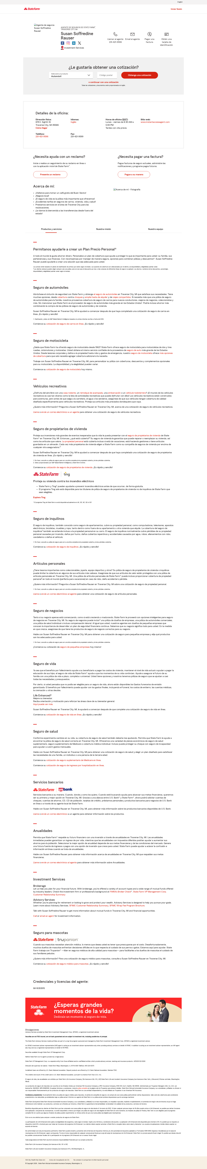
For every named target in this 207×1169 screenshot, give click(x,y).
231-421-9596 (42, 136)
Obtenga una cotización (139, 75)
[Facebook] (62, 43)
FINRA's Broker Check (120, 892)
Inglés (73, 122)
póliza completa (82, 1088)
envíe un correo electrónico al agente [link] (59, 594)
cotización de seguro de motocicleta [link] (63, 369)
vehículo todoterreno (136, 393)
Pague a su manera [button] (134, 174)
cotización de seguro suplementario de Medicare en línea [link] (73, 760)
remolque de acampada (91, 393)
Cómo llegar (41, 128)
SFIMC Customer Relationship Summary (88, 905)
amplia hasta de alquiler (96, 297)
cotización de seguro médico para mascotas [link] (67, 964)
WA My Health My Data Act (35, 1160)
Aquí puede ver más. (43, 704)
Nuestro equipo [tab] (155, 229)
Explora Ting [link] (39, 497)
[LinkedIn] (73, 43)
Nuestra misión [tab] (103, 229)
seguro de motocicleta (141, 353)
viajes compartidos (122, 297)
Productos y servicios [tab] (51, 229)
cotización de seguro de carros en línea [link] (65, 324)
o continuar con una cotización (104, 82)
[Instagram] (68, 43)
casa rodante (69, 393)
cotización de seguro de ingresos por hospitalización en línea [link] (75, 765)
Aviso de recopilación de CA (59, 1160)
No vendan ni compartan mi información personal (91, 1160)
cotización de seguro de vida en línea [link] (63, 715)
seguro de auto (134, 350)
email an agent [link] (47, 916)
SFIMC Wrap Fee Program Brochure (127, 905)
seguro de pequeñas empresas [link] (75, 647)
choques (78, 297)
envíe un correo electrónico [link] (54, 814)
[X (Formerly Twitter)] (79, 43)
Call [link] (35, 916)
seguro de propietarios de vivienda (144, 435)
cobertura (62, 297)
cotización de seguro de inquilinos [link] (62, 547)
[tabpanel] (103, 124)
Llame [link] (36, 412)
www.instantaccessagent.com (155, 122)
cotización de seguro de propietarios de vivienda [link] (69, 467)
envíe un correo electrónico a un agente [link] (60, 412)
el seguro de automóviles (105, 294)
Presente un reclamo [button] (50, 174)
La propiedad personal (72, 441)
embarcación (114, 393)
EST (125, 119)
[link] (132, 41)
